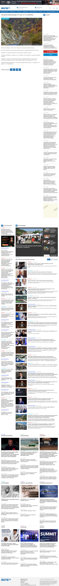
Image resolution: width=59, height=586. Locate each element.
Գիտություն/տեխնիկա (46, 483)
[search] (50, 8)
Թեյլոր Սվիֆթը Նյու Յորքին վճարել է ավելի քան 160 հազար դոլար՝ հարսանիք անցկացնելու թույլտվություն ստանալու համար (49, 563)
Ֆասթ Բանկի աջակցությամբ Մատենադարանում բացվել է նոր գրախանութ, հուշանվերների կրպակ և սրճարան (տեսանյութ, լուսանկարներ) (28, 545)
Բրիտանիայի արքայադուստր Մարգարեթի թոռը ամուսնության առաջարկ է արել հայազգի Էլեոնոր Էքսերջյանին (49, 557)
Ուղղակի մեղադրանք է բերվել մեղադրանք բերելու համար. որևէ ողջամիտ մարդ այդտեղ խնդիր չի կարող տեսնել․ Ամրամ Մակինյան (48, 477)
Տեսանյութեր (22, 225)
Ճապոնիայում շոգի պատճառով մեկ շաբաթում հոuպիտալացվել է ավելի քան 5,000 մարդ (7, 309)
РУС (54, 8)
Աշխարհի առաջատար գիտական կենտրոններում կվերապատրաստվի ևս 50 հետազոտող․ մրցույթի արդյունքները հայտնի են (48, 501)
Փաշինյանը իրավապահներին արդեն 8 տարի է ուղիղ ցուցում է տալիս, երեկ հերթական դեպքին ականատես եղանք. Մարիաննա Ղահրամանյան (7, 363)
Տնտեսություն (24, 435)
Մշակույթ (23, 527)
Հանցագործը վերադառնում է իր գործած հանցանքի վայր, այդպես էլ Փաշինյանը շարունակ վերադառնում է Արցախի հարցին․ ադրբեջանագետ (42, 340)
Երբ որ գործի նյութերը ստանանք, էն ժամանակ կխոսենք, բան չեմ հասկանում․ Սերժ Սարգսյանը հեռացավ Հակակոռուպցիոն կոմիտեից (7, 302)
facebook (11, 69)
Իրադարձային (5, 18)
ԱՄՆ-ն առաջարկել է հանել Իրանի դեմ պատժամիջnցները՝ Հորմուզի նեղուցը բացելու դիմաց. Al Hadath (7, 394)
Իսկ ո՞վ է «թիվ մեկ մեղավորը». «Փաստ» (28, 510)
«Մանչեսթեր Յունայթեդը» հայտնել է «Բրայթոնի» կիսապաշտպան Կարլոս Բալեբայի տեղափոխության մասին (50, 93)
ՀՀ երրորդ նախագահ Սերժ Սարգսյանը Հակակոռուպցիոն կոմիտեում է (7, 378)
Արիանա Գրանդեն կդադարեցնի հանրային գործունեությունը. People (48, 551)
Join (51, 54)
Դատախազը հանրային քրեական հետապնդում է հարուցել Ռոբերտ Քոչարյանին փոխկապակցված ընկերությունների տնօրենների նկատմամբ (7, 354)
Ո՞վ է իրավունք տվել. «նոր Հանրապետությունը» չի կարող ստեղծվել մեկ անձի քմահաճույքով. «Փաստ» (29, 505)
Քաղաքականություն (5, 248)
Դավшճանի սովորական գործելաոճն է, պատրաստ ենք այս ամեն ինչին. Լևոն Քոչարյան (7, 386)
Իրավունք (3, 258)
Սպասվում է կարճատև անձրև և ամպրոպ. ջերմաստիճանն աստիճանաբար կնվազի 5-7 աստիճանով (7, 371)
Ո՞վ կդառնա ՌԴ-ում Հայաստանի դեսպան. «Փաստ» (27, 500)
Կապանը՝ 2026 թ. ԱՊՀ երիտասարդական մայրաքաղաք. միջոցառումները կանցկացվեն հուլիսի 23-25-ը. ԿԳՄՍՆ (29, 565)
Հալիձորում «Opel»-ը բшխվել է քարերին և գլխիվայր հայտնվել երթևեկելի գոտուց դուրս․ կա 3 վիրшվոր (49, 168)
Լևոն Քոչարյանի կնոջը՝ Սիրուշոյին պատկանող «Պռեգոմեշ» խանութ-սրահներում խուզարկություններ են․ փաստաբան (41, 391)
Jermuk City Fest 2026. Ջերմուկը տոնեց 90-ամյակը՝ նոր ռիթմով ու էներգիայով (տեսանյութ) (28, 473)
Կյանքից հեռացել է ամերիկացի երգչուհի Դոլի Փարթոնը (49, 109)
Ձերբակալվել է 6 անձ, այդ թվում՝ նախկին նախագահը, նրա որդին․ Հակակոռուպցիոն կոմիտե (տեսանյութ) (40, 264)
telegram (17, 69)
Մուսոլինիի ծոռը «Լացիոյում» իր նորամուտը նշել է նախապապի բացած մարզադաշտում (49, 174)
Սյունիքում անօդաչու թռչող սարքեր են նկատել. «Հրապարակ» (27, 515)
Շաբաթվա (55, 259)
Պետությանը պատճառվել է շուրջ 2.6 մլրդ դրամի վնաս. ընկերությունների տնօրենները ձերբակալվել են (7, 316)
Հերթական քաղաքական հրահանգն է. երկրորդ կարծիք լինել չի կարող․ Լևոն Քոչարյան (50, 153)
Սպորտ (3, 527)
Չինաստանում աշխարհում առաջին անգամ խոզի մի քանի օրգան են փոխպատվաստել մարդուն (48, 521)
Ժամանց (42, 527)
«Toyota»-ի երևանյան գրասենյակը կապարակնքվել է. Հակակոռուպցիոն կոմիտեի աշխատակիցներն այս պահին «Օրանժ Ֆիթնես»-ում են (41, 424)
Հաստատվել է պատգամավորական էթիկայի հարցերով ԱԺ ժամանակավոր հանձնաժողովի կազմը (50, 160)
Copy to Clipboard (20, 69)
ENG (57, 8)
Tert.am (5, 8)
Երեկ (52, 259)
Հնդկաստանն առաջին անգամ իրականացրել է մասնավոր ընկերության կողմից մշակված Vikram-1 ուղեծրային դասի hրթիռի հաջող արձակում (48, 508)
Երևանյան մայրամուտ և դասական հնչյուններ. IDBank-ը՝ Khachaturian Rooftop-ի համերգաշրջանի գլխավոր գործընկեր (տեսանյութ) (29, 552)
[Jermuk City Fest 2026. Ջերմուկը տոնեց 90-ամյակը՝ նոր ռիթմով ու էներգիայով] (29, 235)
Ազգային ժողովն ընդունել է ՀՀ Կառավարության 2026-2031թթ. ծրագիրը (7, 294)
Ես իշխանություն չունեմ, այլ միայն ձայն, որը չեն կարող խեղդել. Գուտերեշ (6, 413)
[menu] (57, 12)
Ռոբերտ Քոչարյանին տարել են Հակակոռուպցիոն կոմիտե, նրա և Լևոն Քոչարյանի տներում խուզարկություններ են (41, 289)
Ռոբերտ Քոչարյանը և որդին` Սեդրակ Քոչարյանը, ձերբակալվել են (40, 280)
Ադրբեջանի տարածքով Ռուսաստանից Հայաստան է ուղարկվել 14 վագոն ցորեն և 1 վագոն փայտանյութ (28, 460)
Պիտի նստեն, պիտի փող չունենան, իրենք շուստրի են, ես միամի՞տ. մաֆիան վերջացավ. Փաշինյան (42, 306)
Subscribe (51, 51)
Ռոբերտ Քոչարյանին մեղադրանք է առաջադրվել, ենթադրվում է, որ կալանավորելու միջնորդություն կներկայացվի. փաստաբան (40, 399)
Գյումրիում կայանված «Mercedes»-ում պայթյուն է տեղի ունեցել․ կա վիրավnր (42, 364)
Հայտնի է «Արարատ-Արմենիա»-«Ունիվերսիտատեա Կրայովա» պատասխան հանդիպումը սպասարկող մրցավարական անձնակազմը (50, 85)
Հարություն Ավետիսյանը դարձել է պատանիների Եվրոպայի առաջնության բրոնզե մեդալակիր (50, 78)
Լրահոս (48, 15)
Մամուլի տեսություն (26, 483)
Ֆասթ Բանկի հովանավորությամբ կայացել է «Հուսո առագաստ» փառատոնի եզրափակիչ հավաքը (29, 559)
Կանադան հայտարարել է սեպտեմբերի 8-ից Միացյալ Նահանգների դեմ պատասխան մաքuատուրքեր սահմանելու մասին (50, 46)
